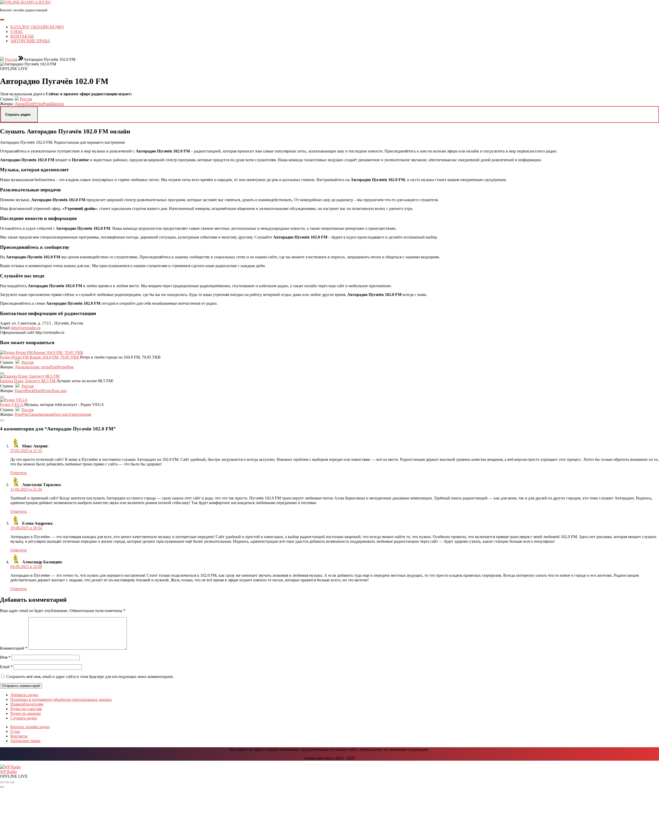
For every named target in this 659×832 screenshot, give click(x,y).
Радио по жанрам (25, 713)
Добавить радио (24, 695)
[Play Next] (12, 782)
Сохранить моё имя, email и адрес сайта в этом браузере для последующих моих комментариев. (90, 676)
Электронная (79, 414)
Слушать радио (23, 718)
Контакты (22, 36)
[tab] (2, 19)
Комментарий (13, 648)
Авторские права (30, 41)
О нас (16, 31)
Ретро (38, 103)
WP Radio (8, 771)
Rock (29, 390)
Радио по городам (26, 709)
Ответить (18, 473)
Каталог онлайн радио (37, 27)
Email (6, 667)
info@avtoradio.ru (25, 328)
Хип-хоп (59, 390)
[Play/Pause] (7, 782)
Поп (29, 103)
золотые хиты (37, 367)
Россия (11, 59)
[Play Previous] (2, 782)
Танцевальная (41, 414)
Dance (20, 390)
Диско (20, 103)
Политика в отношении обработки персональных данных (61, 699)
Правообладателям (26, 704)
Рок (46, 103)
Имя (5, 657)
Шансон (56, 103)
